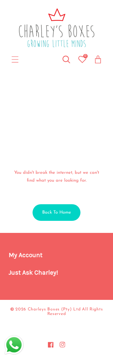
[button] (15, 59)
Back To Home (56, 212)
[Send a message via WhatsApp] (14, 345)
